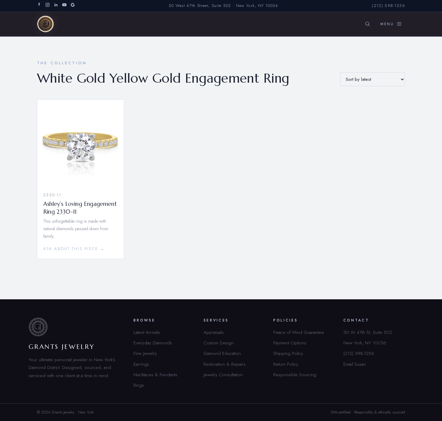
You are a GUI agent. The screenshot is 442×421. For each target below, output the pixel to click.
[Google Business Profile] (73, 5)
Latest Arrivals (147, 332)
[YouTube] (64, 5)
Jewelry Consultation (223, 374)
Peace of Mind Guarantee (298, 332)
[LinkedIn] (56, 5)
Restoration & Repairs (225, 364)
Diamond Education (222, 353)
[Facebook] (39, 5)
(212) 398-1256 (388, 5)
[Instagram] (47, 5)
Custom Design (219, 342)
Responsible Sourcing (294, 374)
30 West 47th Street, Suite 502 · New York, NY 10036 (223, 5)
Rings (139, 385)
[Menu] (391, 24)
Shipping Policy (288, 353)
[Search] (367, 24)
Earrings (141, 364)
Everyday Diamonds (153, 342)
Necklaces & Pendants (155, 374)
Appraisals (214, 332)
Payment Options (289, 342)
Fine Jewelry (145, 353)
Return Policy (285, 364)
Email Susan (354, 364)
